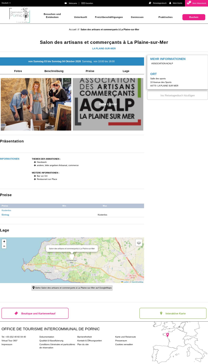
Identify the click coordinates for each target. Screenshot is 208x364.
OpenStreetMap (137, 282)
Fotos (18, 71)
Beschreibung (54, 71)
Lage (126, 71)
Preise (90, 71)
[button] (196, 3)
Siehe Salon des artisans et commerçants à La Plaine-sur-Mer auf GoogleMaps (73, 288)
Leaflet (126, 282)
